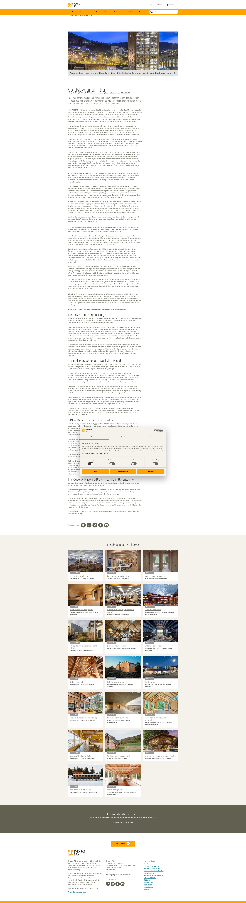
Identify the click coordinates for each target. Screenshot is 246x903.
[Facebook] (117, 884)
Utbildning (131, 12)
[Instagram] (122, 884)
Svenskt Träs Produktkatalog (153, 871)
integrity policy (90, 453)
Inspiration (95, 12)
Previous (73, 53)
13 (127, 29)
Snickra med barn (150, 873)
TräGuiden (147, 880)
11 (122, 29)
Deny (95, 471)
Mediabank (159, 5)
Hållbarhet (107, 12)
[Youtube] (112, 884)
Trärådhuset (148, 885)
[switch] (112, 463)
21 (144, 29)
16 (133, 29)
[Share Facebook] (100, 525)
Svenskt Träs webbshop (152, 868)
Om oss (141, 12)
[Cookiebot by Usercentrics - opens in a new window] (155, 430)
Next (172, 53)
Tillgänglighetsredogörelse (77, 892)
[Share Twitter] (83, 525)
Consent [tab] (94, 437)
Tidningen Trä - (80, 16)
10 (120, 29)
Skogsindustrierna (150, 878)
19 (139, 29)
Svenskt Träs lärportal (151, 866)
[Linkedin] (108, 884)
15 (131, 29)
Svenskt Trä (74, 5)
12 (125, 29)
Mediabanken (148, 887)
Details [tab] (123, 437)
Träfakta (72, 12)
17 (135, 29)
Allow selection (123, 471)
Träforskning (148, 882)
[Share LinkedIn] (89, 525)
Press (151, 5)
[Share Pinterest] (94, 525)
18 (137, 29)
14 (129, 29)
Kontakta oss (110, 870)
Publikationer (119, 12)
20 (142, 29)
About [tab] (152, 437)
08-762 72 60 (116, 868)
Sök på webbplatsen (151, 12)
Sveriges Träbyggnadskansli (153, 875)
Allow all (151, 471)
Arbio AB (147, 889)
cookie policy (103, 453)
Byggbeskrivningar (150, 864)
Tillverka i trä (83, 12)
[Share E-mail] (106, 525)
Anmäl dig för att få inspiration (123, 822)
